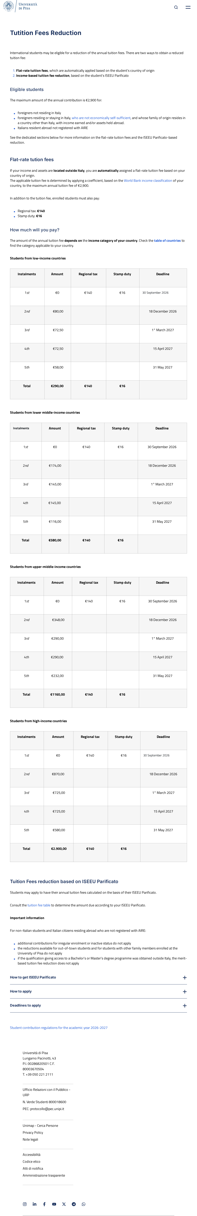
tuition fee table (39, 905)
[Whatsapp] (84, 1204)
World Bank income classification (148, 180)
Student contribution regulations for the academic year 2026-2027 (59, 1027)
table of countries (167, 240)
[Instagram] (25, 1204)
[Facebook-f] (44, 1204)
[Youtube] (54, 1204)
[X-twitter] (64, 1204)
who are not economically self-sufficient (101, 117)
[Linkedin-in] (35, 1204)
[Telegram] (74, 1204)
